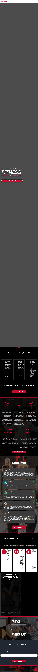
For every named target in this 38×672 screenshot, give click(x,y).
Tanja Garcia (10, 469)
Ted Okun (10, 481)
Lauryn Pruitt (11, 491)
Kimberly (10, 513)
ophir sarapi (10, 502)
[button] (36, 1)
